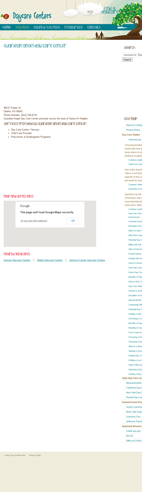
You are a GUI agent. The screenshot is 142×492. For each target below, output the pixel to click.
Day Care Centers (14, 455)
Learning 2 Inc (133, 416)
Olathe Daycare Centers (50, 260)
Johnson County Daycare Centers (87, 260)
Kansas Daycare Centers (17, 260)
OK (73, 220)
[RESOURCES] (73, 27)
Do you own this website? (34, 221)
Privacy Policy (133, 130)
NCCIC (129, 436)
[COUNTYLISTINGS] (46, 27)
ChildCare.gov (133, 431)
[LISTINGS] (22, 27)
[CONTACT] (94, 27)
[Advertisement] (59, 78)
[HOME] (6, 27)
